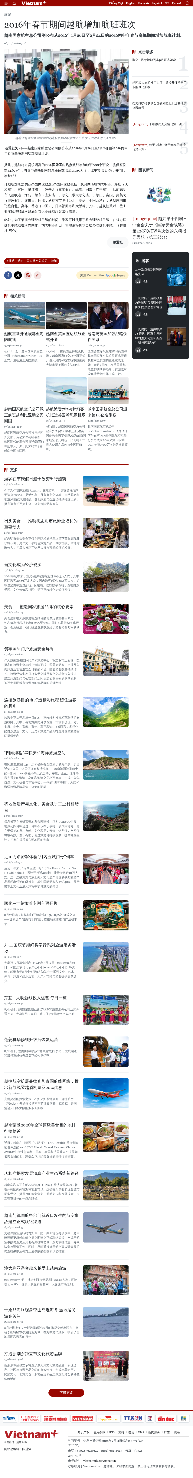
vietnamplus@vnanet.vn (99, 1461)
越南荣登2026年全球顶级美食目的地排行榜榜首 (40, 1128)
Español (157, 3)
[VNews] (149, 1419)
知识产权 (83, 1432)
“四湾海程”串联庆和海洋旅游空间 (35, 752)
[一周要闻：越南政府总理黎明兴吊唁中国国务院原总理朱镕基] (176, 305)
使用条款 (99, 1432)
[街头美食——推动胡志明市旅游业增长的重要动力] (106, 533)
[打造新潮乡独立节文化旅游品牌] (106, 1366)
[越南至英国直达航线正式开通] (66, 315)
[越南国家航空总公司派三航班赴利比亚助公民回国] (24, 390)
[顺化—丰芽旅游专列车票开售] (106, 915)
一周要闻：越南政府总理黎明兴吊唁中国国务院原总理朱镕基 (148, 302)
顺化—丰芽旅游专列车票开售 (30, 903)
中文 (167, 3)
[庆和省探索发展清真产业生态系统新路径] (106, 1185)
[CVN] (30, 1419)
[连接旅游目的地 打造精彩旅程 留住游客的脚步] (106, 712)
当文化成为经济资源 (22, 564)
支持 (121, 1432)
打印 (28, 275)
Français (143, 3)
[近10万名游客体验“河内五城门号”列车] (106, 869)
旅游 (7, 14)
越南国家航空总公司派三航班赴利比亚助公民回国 (24, 415)
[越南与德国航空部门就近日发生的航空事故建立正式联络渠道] (106, 1227)
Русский (176, 3)
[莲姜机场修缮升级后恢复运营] (106, 1051)
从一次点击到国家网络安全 (148, 272)
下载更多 (66, 1393)
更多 (14, 470)
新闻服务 (154, 1432)
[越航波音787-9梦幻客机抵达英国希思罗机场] (66, 390)
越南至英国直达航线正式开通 (66, 337)
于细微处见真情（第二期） (166, 124)
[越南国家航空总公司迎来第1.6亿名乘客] (108, 390)
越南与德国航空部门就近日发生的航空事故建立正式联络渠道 (41, 1218)
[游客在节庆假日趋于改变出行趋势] (106, 491)
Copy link (37, 275)
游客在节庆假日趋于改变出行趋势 (35, 478)
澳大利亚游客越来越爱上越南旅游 (35, 1268)
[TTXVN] (133, 1419)
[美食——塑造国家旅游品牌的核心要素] (106, 619)
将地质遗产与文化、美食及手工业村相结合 (41, 807)
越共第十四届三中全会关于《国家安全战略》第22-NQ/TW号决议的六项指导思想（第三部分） (159, 228)
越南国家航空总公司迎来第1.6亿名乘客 (107, 412)
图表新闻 (145, 170)
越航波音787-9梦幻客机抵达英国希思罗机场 (66, 412)
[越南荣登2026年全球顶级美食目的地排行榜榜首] (106, 1137)
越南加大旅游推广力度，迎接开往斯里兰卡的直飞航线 (159, 85)
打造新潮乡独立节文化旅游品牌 (33, 1353)
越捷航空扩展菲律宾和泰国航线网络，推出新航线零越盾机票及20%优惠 (41, 1084)
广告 (167, 1432)
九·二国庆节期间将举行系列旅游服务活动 (40, 948)
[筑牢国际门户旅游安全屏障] (106, 661)
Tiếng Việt (116, 3)
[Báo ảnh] (82, 1419)
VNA (141, 1432)
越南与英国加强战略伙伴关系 (107, 337)
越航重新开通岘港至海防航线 (24, 337)
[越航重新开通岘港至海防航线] (24, 315)
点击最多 (145, 52)
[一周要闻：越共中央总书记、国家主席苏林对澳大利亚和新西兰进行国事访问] (176, 336)
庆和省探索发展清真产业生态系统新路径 (41, 1173)
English (130, 3)
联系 (177, 1432)
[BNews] (184, 1419)
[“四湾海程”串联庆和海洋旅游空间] (106, 765)
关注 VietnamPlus (92, 275)
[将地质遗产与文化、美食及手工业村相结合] (106, 816)
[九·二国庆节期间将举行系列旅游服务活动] (106, 957)
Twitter (18, 275)
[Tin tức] (165, 1419)
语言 (131, 1432)
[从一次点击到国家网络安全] (176, 276)
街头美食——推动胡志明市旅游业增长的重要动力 (41, 524)
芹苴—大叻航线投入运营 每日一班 (35, 998)
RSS (112, 1432)
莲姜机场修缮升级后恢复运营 (31, 1039)
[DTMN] (55, 1419)
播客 (145, 261)
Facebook (8, 275)
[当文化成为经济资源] (106, 577)
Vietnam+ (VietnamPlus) (34, 3)
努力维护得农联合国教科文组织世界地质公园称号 (159, 106)
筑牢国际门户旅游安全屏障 (29, 648)
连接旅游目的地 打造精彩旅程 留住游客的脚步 (40, 703)
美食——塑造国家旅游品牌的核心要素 (39, 606)
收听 (145, 281)
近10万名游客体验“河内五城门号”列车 (39, 856)
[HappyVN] (108, 1419)
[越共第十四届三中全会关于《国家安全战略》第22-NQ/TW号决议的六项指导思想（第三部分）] (160, 195)
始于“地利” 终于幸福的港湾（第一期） (159, 147)
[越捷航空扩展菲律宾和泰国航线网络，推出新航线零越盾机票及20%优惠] (106, 1093)
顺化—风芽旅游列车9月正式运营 (154, 60)
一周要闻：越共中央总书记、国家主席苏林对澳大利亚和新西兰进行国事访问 (148, 336)
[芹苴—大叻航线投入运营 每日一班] (106, 1010)
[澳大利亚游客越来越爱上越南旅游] (106, 1280)
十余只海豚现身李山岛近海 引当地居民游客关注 (40, 1313)
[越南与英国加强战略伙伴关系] (108, 315)
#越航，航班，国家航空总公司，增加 (32, 261)
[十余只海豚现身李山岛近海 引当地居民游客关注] (106, 1322)
